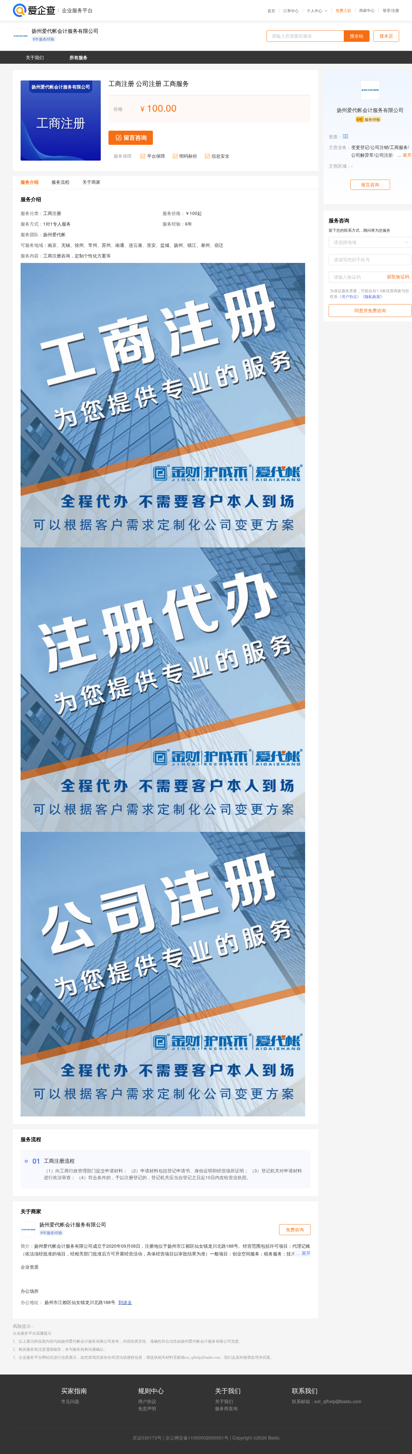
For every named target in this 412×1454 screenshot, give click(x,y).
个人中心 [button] (314, 10)
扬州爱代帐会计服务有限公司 (65, 30)
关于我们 (224, 1448)
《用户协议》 (349, 296)
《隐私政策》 (372, 296)
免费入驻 (343, 10)
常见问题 (70, 1448)
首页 (271, 11)
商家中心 (367, 10)
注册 (395, 10)
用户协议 (147, 1448)
